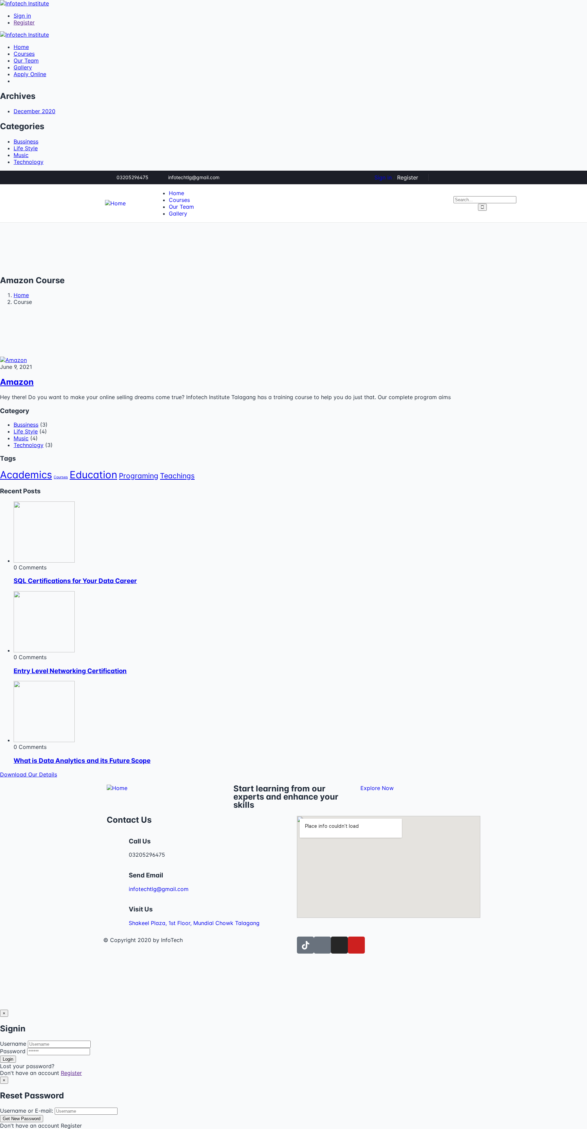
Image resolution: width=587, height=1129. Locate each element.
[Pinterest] (466, 177)
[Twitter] (443, 177)
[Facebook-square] (322, 945)
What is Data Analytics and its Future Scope (82, 761)
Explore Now (377, 788)
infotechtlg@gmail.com (159, 889)
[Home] (115, 203)
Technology (28, 161)
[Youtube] (356, 945)
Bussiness (26, 141)
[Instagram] (477, 177)
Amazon (17, 382)
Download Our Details (28, 774)
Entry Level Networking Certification (70, 671)
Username (13, 1043)
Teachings (177, 476)
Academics (26, 475)
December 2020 (34, 111)
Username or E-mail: (26, 1110)
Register (71, 1073)
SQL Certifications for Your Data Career (75, 581)
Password (12, 1051)
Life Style (26, 148)
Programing (138, 476)
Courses (61, 477)
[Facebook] (455, 177)
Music (21, 155)
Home (21, 295)
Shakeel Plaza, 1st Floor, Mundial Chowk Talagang (194, 923)
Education (93, 475)
